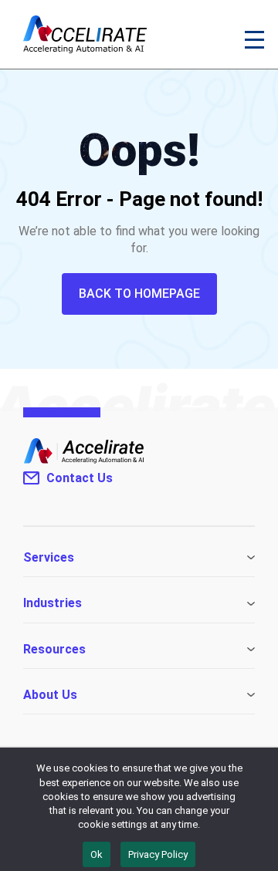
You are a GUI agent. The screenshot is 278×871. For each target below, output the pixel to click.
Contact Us (79, 478)
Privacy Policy (158, 854)
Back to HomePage (139, 293)
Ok (96, 854)
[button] (255, 39)
